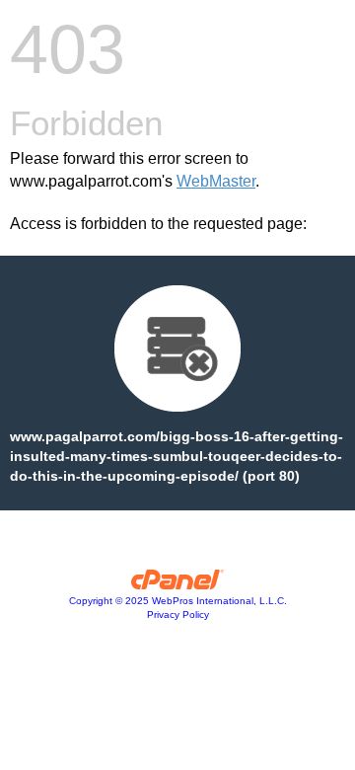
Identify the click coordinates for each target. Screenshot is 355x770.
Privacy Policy (178, 614)
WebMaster (216, 181)
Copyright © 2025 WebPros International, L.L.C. (178, 600)
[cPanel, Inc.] (178, 584)
